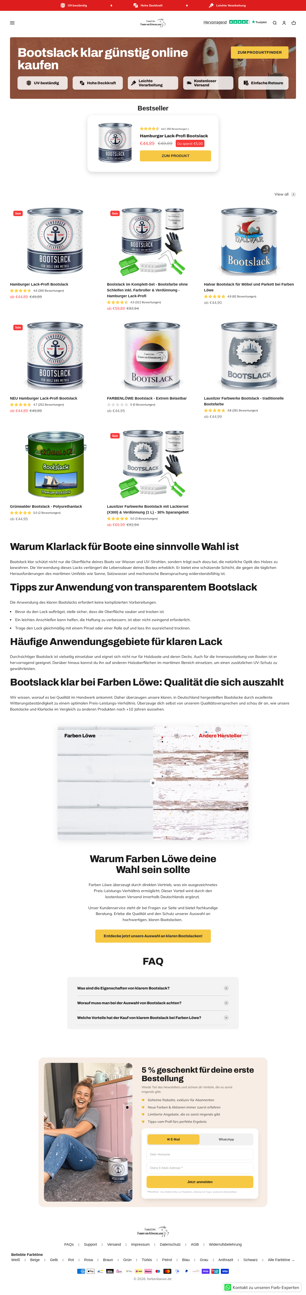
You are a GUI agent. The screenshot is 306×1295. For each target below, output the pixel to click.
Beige (35, 1260)
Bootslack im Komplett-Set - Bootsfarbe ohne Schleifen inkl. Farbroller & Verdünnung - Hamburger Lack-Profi (147, 290)
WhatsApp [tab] (226, 1139)
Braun (108, 1260)
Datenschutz (170, 1244)
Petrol (167, 1260)
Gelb (54, 1260)
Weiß (15, 1260)
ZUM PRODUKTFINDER (260, 52)
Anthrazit (225, 1260)
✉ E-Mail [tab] (173, 1139)
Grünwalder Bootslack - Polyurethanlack (46, 506)
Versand (114, 1244)
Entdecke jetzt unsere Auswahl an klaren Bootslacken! (153, 936)
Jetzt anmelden (200, 1182)
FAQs (69, 1244)
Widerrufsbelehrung (225, 1244)
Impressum (140, 1244)
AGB (195, 1244)
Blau (186, 1260)
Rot (71, 1260)
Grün (127, 1260)
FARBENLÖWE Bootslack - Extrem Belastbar (147, 398)
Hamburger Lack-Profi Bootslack (39, 284)
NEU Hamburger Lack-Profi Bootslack (43, 398)
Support (90, 1244)
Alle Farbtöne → (281, 1260)
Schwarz (250, 1260)
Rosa (88, 1260)
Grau (204, 1260)
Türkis (147, 1260)
